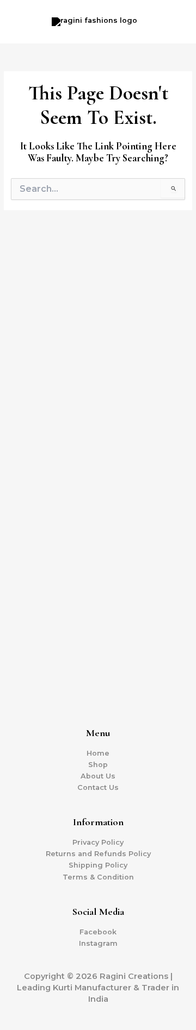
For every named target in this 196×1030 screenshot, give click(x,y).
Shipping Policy (98, 865)
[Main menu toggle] (174, 22)
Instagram (98, 943)
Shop (98, 765)
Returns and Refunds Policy (98, 854)
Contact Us (98, 787)
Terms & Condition (98, 877)
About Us (98, 776)
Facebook (98, 932)
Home (98, 753)
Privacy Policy (98, 842)
